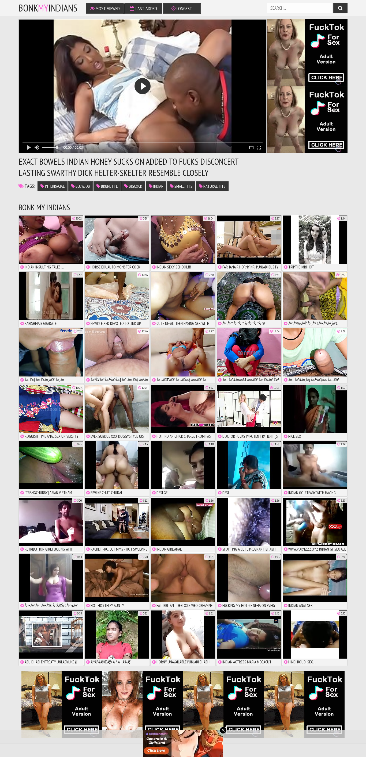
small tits (183, 186)
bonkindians (47, 8)
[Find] (340, 8)
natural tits (214, 186)
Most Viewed (107, 8)
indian (157, 186)
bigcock (135, 186)
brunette (109, 186)
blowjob (82, 186)
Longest (183, 8)
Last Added (146, 8)
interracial (54, 186)
